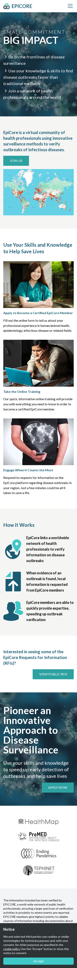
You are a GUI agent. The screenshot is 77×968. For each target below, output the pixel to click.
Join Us (16, 160)
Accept (38, 961)
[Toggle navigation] (70, 5)
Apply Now (57, 787)
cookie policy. (11, 949)
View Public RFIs (53, 674)
